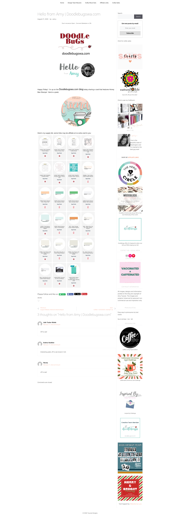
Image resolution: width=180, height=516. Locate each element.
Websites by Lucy (136, 504)
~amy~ (134, 135)
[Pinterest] (133, 255)
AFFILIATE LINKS (133, 157)
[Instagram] (130, 255)
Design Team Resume (74, 3)
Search (120, 13)
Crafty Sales (116, 3)
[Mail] (126, 255)
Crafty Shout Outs (90, 3)
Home (62, 3)
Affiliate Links (104, 3)
